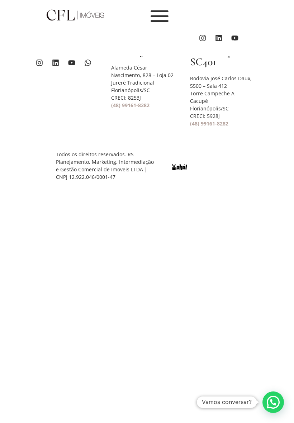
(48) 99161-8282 (130, 105)
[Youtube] (235, 38)
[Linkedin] (219, 38)
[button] (273, 402)
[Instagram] (202, 38)
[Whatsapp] (88, 63)
